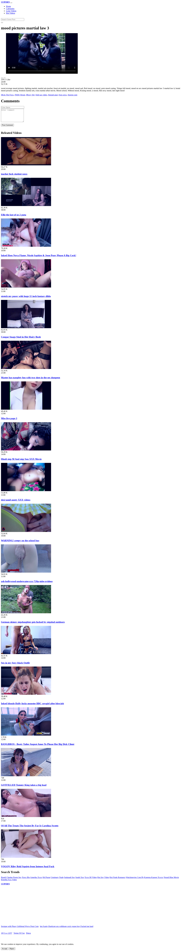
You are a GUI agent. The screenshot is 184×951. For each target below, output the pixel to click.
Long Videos (11, 11)
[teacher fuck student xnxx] (26, 165)
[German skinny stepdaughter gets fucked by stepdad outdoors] (26, 613)
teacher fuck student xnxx (14, 174)
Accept (4, 949)
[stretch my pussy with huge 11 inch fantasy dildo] (26, 287)
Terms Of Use (19, 933)
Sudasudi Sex (69, 877)
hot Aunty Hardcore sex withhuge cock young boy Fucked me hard (66, 926)
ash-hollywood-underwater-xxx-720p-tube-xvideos (27, 581)
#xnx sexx (63, 95)
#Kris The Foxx (7, 95)
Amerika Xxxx (36, 877)
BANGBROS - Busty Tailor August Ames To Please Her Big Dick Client (37, 744)
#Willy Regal (20, 95)
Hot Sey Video (103, 877)
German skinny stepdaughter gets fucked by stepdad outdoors (33, 622)
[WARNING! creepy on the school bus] (26, 531)
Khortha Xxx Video (9, 880)
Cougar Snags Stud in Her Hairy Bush (21, 337)
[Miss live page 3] (26, 409)
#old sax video (41, 95)
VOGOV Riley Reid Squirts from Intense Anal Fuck (27, 866)
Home (8, 6)
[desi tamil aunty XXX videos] (26, 490)
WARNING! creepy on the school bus (20, 540)
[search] (2, 22)
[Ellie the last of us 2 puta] (26, 205)
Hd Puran (46, 877)
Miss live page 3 (9, 418)
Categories (10, 9)
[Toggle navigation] (11, 2)
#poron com (72, 95)
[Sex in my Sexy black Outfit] (26, 653)
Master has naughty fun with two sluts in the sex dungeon (30, 377)
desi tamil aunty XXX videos (15, 500)
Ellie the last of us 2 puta (13, 214)
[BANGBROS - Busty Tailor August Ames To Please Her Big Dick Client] (26, 735)
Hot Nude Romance (117, 877)
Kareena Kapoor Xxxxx (153, 877)
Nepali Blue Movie (171, 877)
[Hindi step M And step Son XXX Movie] (26, 450)
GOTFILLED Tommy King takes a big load (23, 785)
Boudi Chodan (7, 877)
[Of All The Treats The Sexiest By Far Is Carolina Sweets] (26, 816)
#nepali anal (53, 95)
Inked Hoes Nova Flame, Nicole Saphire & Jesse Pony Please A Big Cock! (38, 255)
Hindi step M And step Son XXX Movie (21, 459)
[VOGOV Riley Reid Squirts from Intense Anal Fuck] (26, 857)
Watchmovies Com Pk (135, 877)
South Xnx (79, 877)
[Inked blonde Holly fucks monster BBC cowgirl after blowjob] (26, 694)
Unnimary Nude (57, 877)
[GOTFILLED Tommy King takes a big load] (26, 775)
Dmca (28, 933)
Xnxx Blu (26, 877)
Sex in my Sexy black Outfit (15, 662)
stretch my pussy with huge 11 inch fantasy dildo (26, 296)
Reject (12, 949)
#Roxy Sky (30, 95)
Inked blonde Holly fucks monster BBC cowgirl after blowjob (32, 703)
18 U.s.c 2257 (6, 933)
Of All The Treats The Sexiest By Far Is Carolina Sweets (29, 825)
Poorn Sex (17, 877)
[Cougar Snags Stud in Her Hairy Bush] (26, 327)
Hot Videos (10, 13)
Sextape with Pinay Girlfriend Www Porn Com (20, 926)
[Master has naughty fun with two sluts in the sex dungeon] (26, 368)
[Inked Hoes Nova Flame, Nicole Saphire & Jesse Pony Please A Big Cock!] (26, 246)
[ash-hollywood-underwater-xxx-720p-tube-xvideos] (26, 572)
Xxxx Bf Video (90, 877)
